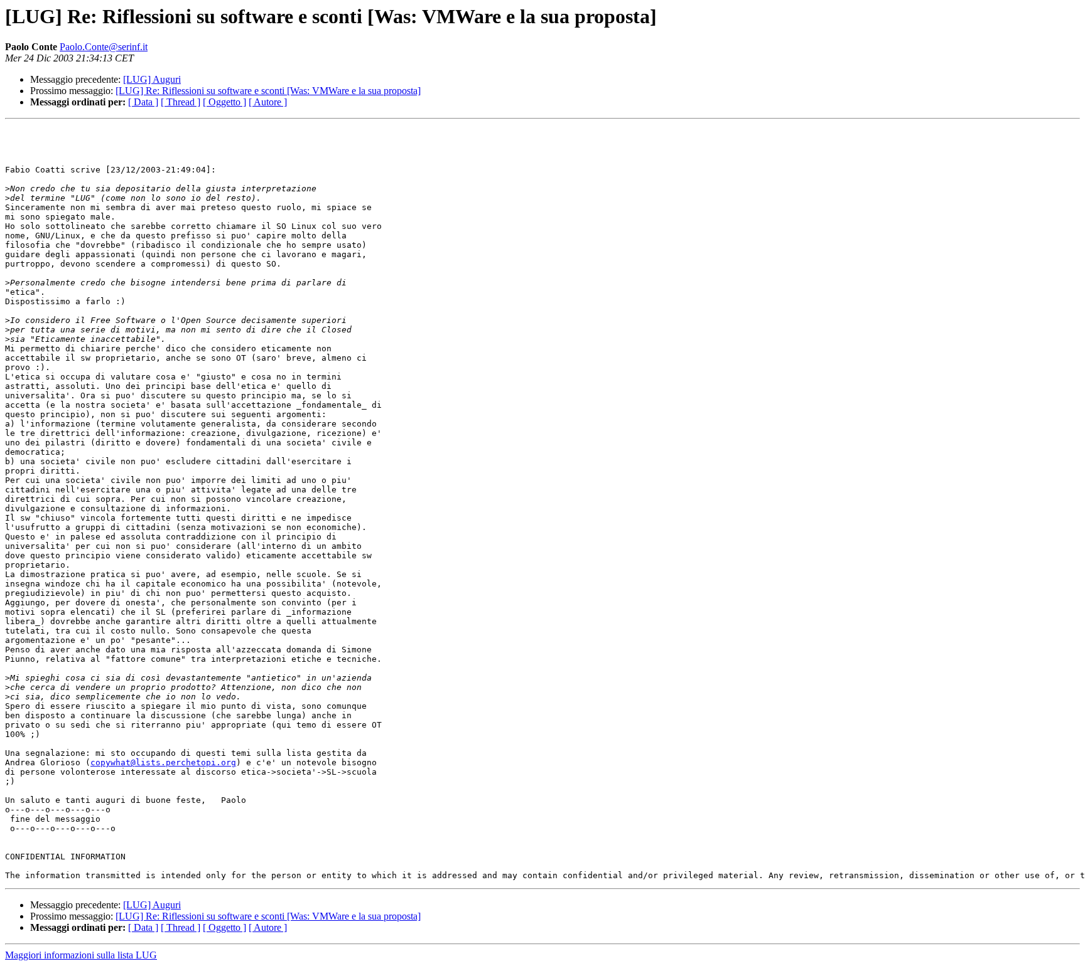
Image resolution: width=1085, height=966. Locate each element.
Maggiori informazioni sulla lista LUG (81, 955)
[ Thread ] (180, 102)
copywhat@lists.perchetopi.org (163, 762)
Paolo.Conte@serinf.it (104, 46)
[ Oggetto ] (224, 102)
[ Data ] (143, 102)
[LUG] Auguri (152, 79)
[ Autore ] (268, 102)
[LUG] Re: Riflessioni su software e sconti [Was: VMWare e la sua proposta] (268, 90)
